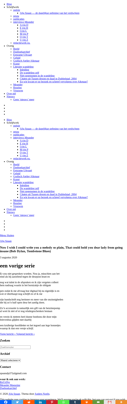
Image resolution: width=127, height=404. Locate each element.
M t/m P (24, 33)
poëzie (16, 10)
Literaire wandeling (23, 66)
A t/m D (24, 25)
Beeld (16, 48)
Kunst (16, 63)
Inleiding (24, 69)
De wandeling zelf (29, 72)
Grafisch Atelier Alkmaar (26, 60)
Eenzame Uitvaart (22, 54)
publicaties (18, 19)
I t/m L (23, 30)
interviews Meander (23, 22)
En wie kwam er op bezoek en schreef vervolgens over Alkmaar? (54, 81)
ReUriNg (5, 382)
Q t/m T (24, 36)
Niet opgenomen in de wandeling (37, 75)
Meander (17, 84)
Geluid (16, 57)
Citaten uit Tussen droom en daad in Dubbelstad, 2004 (48, 78)
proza (16, 16)
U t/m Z (24, 39)
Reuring (17, 87)
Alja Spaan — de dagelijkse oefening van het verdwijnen (49, 13)
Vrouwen (18, 90)
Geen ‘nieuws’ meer (23, 99)
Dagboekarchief (21, 51)
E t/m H (24, 28)
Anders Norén (42, 393)
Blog (9, 4)
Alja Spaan (6, 241)
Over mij (11, 93)
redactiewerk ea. (21, 42)
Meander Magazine (10, 385)
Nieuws (11, 96)
